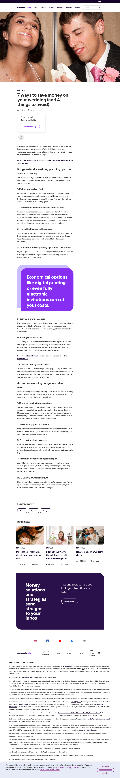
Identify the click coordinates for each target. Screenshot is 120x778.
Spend (43, 7)
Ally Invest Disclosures (45, 653)
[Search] (100, 7)
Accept (105, 766)
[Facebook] (72, 641)
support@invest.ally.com (87, 730)
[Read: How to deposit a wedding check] (90, 535)
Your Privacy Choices (92, 653)
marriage (21, 90)
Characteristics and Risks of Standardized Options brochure (79, 713)
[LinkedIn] (47, 641)
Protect (60, 7)
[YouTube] (60, 641)
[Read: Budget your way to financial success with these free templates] (60, 535)
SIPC (78, 702)
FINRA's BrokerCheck (20, 704)
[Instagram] (35, 641)
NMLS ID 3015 (67, 666)
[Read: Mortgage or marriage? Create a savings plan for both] (30, 535)
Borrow (69, 7)
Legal (58, 653)
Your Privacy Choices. (69, 767)
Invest (51, 7)
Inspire (77, 7)
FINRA (74, 702)
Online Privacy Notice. (50, 770)
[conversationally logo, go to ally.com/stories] (24, 7)
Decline (105, 773)
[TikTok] (84, 641)
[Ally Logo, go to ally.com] (100, 2)
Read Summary (30, 126)
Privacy (68, 653)
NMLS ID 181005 (92, 668)
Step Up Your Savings (89, 135)
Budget (45, 511)
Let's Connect (69, 601)
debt (40, 177)
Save (35, 7)
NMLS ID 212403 (27, 677)
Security (80, 653)
